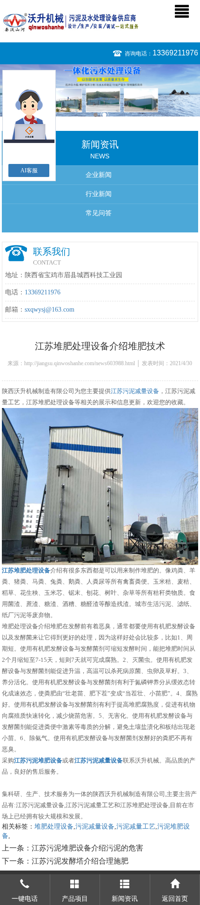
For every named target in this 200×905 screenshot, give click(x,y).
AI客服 (29, 170)
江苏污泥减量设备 (135, 391)
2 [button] (104, 115)
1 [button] (95, 115)
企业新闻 (99, 174)
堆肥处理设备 (53, 826)
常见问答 (99, 213)
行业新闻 (99, 194)
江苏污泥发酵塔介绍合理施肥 (80, 861)
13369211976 (175, 53)
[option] (100, 90)
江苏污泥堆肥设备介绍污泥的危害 (87, 848)
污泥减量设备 (94, 826)
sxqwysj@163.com (49, 309)
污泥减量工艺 (135, 826)
